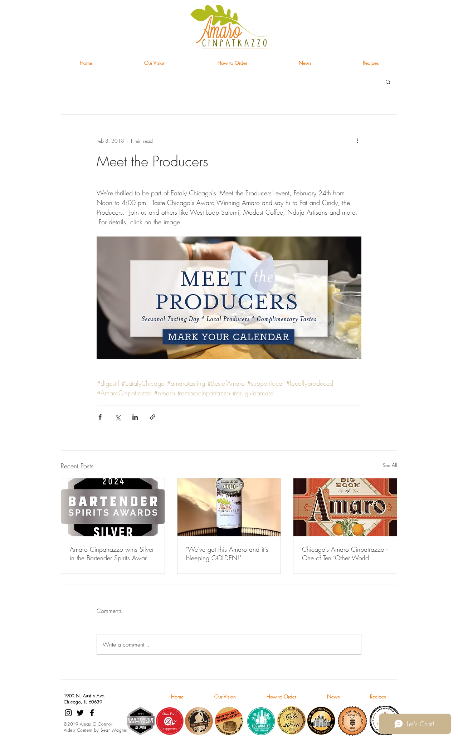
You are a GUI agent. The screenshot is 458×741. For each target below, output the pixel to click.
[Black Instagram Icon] (68, 712)
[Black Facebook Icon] (92, 712)
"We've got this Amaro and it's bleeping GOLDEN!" (227, 553)
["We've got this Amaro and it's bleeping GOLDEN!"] (229, 507)
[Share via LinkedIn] (135, 417)
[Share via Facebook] (100, 417)
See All (390, 465)
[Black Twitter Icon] (80, 712)
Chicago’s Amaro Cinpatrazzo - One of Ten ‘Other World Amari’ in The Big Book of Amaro (344, 553)
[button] (388, 81)
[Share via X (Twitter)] (117, 417)
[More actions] (357, 140)
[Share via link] (152, 417)
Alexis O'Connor (96, 724)
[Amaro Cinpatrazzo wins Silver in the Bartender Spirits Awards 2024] (113, 507)
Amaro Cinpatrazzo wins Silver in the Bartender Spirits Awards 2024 (112, 553)
